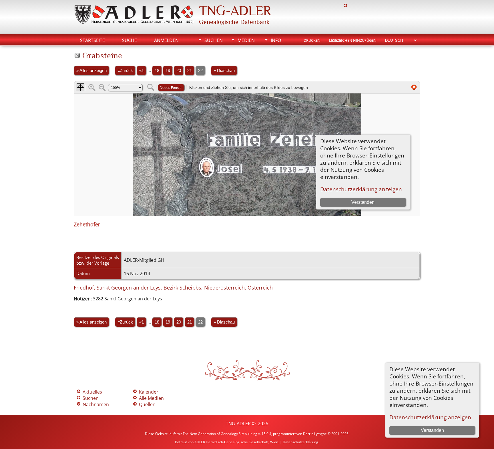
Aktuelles (92, 392)
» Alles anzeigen (91, 70)
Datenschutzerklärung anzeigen (430, 417)
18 (157, 70)
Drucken (312, 40)
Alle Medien (151, 398)
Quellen (147, 404)
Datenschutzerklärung (300, 442)
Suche (129, 40)
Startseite (92, 40)
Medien (246, 40)
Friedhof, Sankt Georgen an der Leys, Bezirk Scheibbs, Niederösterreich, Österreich (173, 287)
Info (276, 40)
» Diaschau (224, 70)
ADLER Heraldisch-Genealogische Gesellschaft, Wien (236, 442)
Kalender (148, 392)
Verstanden (432, 430)
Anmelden (166, 40)
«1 (141, 70)
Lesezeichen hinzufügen (353, 40)
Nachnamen (96, 404)
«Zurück (125, 70)
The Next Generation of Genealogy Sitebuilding (220, 433)
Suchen (213, 40)
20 (178, 70)
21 (189, 70)
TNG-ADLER (235, 10)
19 (168, 70)
